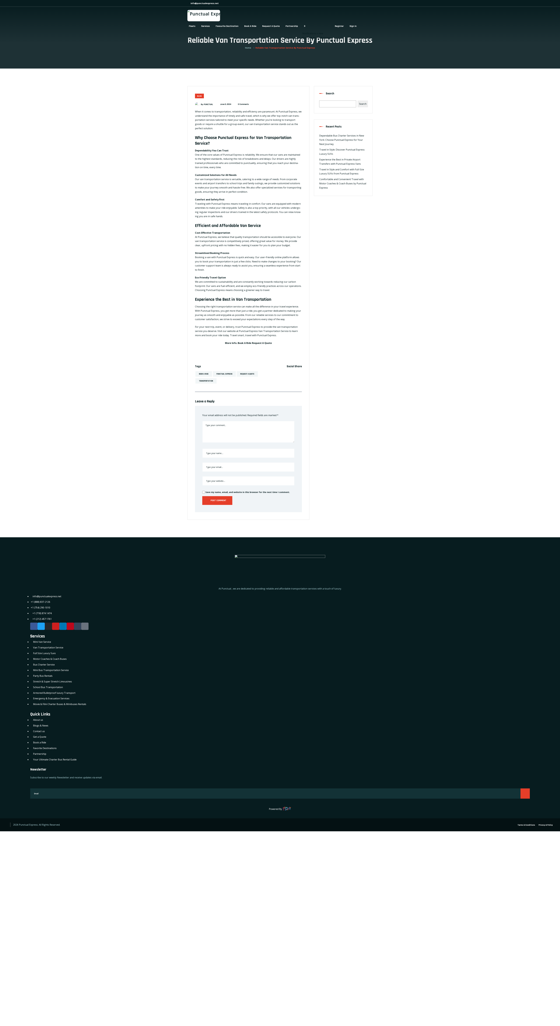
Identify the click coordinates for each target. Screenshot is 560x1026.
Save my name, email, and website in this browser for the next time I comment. (247, 492)
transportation (206, 381)
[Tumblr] (77, 626)
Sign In (353, 26)
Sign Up (28, 918)
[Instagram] (48, 626)
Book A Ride (250, 26)
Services (205, 26)
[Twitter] (41, 626)
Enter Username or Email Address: (22, 863)
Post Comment (218, 500)
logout (69, 841)
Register (339, 26)
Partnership (292, 26)
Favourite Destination (227, 26)
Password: (8, 883)
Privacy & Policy (546, 825)
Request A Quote (271, 26)
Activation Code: (12, 992)
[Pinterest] (70, 626)
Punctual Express (224, 374)
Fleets (192, 26)
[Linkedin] (63, 626)
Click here (184, 964)
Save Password (14, 925)
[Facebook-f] (33, 626)
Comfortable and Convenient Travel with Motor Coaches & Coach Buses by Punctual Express (342, 183)
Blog (199, 96)
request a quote (247, 374)
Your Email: (8, 972)
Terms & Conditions (526, 825)
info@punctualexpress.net (204, 3)
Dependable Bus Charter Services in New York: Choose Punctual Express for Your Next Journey (341, 140)
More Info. (231, 343)
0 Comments (243, 104)
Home (248, 47)
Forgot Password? (12, 918)
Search (330, 93)
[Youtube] (55, 626)
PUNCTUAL (208, 104)
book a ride (204, 374)
